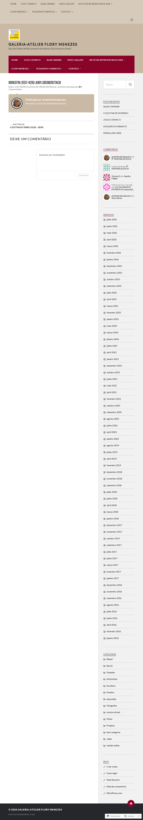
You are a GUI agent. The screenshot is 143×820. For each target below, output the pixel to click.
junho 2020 (112, 425)
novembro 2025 (114, 272)
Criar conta (112, 766)
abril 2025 (112, 299)
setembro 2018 (114, 485)
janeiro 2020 (113, 438)
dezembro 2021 (114, 365)
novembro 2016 (114, 591)
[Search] (131, 19)
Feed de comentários (116, 786)
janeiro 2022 (113, 359)
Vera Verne (116, 198)
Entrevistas (112, 679)
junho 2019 (112, 452)
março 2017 (112, 565)
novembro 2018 (114, 478)
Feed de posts (113, 779)
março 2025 (112, 306)
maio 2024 (112, 325)
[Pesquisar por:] (118, 84)
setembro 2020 (114, 412)
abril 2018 (112, 505)
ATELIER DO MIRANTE (115, 126)
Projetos (111, 725)
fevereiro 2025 (114, 312)
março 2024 (112, 332)
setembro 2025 (114, 285)
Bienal (110, 659)
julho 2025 (112, 292)
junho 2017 (112, 558)
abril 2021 (112, 392)
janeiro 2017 (113, 578)
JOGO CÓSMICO (28, 4)
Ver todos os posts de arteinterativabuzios (45, 103)
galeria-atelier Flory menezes (43, 44)
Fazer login (112, 773)
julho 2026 (112, 219)
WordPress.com (114, 793)
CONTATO (66, 12)
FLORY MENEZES (18, 12)
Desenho (111, 672)
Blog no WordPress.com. (22, 814)
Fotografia (112, 705)
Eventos (110, 692)
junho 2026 (112, 226)
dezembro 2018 (114, 472)
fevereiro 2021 (114, 398)
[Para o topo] (130, 803)
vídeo (109, 738)
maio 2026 (112, 232)
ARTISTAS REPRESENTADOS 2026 (94, 4)
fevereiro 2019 (114, 465)
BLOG (110, 665)
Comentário (83, 175)
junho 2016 (112, 618)
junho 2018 (112, 498)
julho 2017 (112, 551)
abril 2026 (112, 239)
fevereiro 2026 (114, 252)
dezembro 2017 (114, 525)
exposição (111, 699)
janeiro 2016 (113, 638)
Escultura (111, 685)
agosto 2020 (113, 418)
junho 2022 (112, 345)
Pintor (110, 719)
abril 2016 (112, 624)
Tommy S (115, 176)
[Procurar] (130, 84)
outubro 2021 (113, 372)
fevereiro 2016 (114, 631)
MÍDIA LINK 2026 (112, 133)
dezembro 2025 (114, 266)
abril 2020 (112, 432)
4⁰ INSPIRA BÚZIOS (121, 159)
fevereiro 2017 (114, 571)
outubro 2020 (113, 405)
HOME (13, 4)
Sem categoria (113, 732)
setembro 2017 (114, 545)
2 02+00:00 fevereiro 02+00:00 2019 (33, 86)
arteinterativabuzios (67, 86)
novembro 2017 (114, 531)
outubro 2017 (113, 538)
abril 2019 (112, 458)
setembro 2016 (114, 598)
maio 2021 (112, 385)
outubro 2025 (113, 279)
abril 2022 (112, 352)
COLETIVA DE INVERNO (115, 113)
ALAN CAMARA (48, 4)
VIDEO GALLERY (66, 4)
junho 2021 (112, 379)
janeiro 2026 (113, 259)
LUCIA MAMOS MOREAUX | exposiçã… (122, 188)
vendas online (113, 745)
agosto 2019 (113, 445)
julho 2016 (112, 611)
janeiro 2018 (113, 518)
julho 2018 (112, 492)
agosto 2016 (113, 604)
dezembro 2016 (114, 585)
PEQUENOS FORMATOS (43, 12)
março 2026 (112, 246)
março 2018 (112, 511)
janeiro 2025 (113, 319)
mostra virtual (113, 712)
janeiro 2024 (113, 339)
